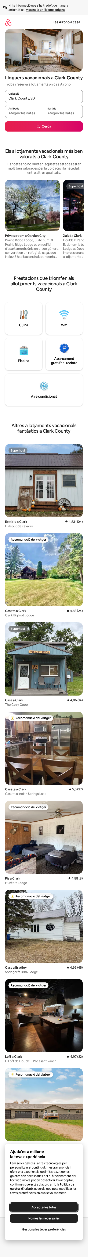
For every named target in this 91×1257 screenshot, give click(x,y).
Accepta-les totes (44, 1207)
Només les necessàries (44, 1218)
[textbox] (24, 113)
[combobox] (43, 98)
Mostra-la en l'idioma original (45, 10)
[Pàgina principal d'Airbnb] (8, 22)
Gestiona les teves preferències (44, 1229)
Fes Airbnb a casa (66, 22)
